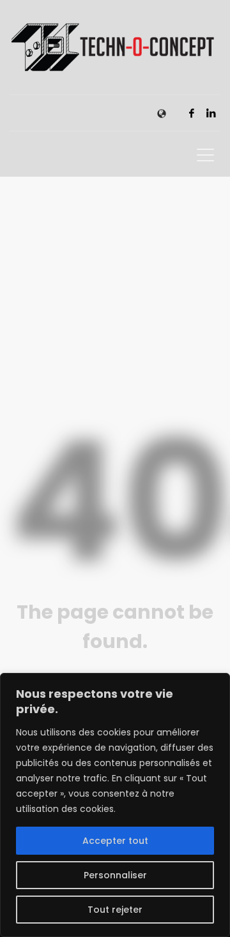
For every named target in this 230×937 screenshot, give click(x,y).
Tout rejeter (115, 909)
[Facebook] (191, 112)
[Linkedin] (210, 112)
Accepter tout (115, 840)
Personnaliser (115, 875)
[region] (115, 805)
